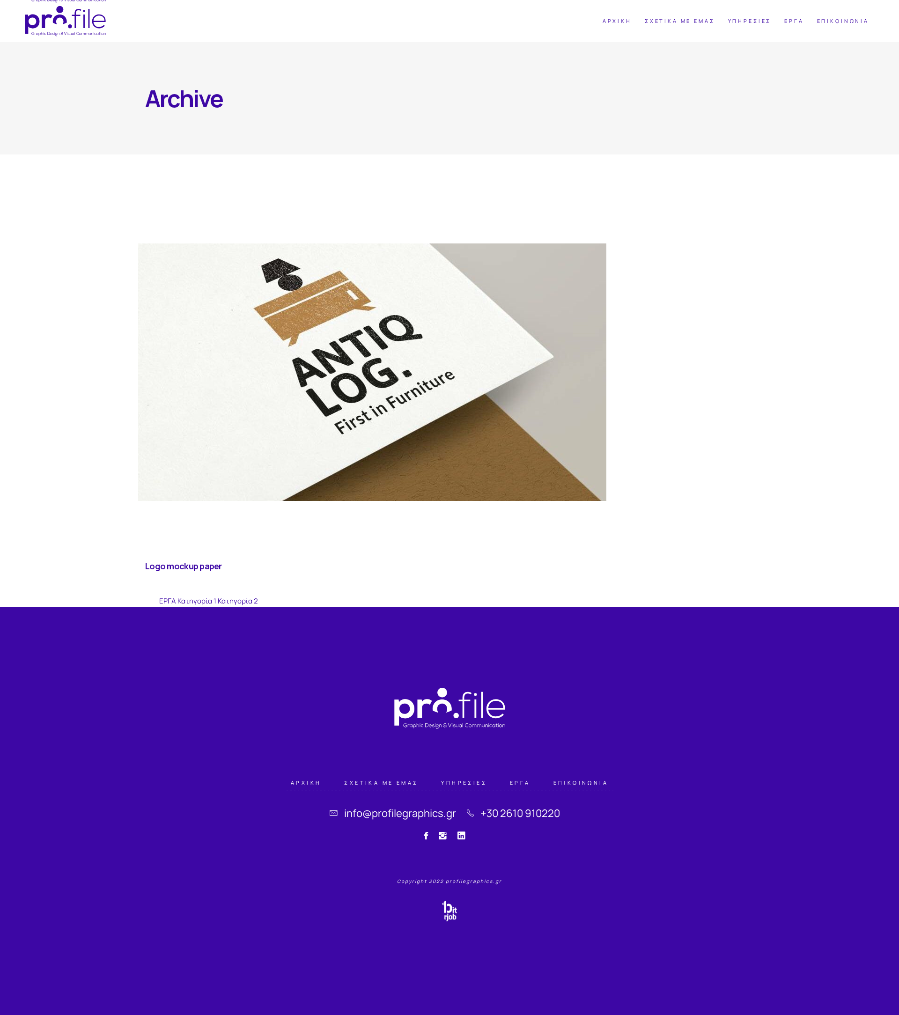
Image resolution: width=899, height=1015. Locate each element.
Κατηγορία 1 (196, 601)
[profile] (65, 21)
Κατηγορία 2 (238, 601)
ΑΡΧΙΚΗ (306, 782)
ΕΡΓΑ (167, 601)
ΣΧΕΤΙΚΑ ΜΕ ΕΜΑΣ (381, 782)
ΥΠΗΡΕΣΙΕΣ (464, 782)
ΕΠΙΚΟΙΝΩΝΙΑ (580, 782)
